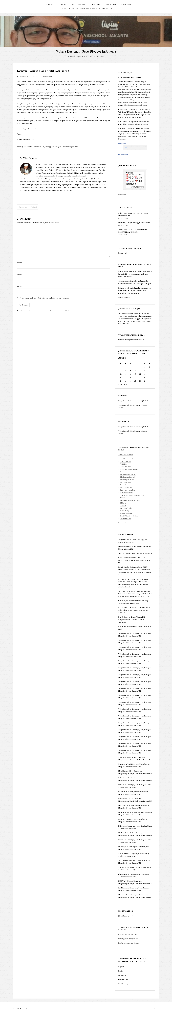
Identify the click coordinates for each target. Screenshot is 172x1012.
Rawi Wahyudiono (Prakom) (129, 516)
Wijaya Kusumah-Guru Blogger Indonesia (86, 51)
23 (149, 377)
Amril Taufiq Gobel (126, 459)
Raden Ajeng (124, 511)
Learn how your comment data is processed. (61, 310)
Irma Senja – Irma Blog (127, 490)
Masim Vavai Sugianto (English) (130, 500)
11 (125, 374)
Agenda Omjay (126, 4)
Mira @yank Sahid (126, 508)
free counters (122, 195)
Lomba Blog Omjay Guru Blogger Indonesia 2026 (134, 222)
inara (119, 626)
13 (135, 374)
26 (130, 381)
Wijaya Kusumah (47, 76)
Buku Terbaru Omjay (79, 4)
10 (121, 374)
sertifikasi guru (56, 147)
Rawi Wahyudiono (126, 513)
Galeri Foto (96, 4)
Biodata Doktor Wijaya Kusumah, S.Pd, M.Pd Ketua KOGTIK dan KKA (87, 8)
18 (125, 377)
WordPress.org (123, 984)
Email (19, 274)
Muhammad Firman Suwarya (127, 895)
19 (130, 377)
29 (145, 381)
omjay (49, 147)
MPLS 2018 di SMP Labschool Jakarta (139, 553)
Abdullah (121, 867)
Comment (20, 230)
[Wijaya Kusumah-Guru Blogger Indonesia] (86, 31)
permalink (74, 147)
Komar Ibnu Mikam (126, 492)
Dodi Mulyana (124, 472)
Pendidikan (62, 4)
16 (149, 374)
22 (145, 377)
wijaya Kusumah (123, 557)
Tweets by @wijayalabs (125, 454)
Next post (34, 207)
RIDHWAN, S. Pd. (124, 881)
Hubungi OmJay (110, 4)
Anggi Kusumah (125, 461)
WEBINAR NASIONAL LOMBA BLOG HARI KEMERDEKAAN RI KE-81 (134, 560)
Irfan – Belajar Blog (126, 487)
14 (140, 374)
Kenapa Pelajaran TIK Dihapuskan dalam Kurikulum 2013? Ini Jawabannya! (131, 619)
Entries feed (122, 975)
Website (19, 286)
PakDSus (121, 785)
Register (121, 967)
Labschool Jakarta (124, 523)
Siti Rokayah (122, 846)
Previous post (23, 207)
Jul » (125, 384)
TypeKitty (121, 553)
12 (130, 374)
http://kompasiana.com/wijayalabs (135, 105)
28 (140, 381)
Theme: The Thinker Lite (20, 1009)
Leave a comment (23, 76)
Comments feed (123, 979)
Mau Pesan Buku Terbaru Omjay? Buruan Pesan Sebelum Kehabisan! (134, 610)
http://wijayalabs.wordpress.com (138, 124)
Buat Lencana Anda (123, 154)
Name (19, 263)
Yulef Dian (123, 464)
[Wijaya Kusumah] (135, 147)
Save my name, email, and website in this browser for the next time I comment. (44, 298)
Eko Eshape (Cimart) (127, 479)
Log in (120, 971)
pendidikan (36, 147)
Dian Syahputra (123, 617)
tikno (120, 601)
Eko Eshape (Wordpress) (128, 474)
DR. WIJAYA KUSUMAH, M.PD (129, 579)
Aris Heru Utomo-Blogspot (129, 469)
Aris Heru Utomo (125, 467)
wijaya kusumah (47, 4)
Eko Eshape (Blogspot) (127, 477)
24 (121, 381)
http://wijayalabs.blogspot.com (127, 934)
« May (120, 384)
